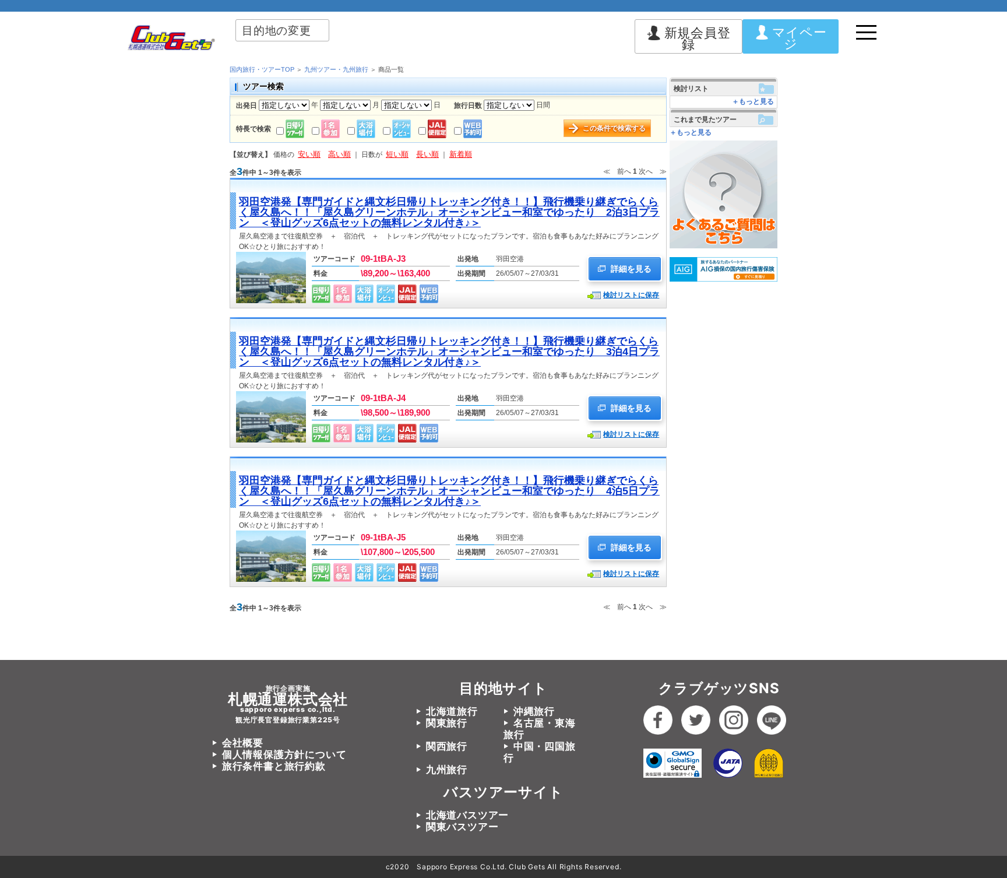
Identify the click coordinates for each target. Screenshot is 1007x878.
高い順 (339, 154)
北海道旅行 (452, 711)
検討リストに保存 (631, 295)
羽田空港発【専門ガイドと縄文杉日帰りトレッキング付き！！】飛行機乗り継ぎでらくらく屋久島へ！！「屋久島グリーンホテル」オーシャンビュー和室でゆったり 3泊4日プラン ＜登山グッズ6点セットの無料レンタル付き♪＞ (449, 351)
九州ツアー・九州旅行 (336, 69)
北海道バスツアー (467, 815)
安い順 (309, 154)
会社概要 (242, 743)
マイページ (799, 37)
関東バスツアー (462, 827)
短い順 (397, 154)
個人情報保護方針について (284, 754)
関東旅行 (446, 723)
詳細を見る (630, 268)
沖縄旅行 (534, 711)
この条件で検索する (614, 128)
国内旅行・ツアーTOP (262, 69)
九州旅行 (446, 769)
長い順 (427, 154)
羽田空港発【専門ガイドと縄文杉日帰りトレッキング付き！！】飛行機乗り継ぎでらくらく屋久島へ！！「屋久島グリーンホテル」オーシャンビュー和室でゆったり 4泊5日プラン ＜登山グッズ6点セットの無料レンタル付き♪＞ (449, 491)
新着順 (460, 154)
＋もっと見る (753, 101)
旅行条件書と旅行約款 (274, 766)
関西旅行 (446, 746)
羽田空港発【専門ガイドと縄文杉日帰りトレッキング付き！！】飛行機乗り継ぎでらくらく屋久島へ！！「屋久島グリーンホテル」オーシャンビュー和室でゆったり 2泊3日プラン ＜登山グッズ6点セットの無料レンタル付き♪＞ (449, 212)
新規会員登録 (697, 38)
